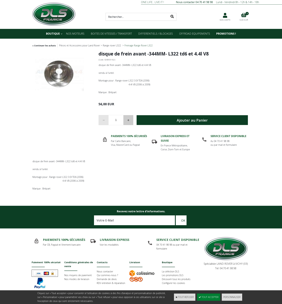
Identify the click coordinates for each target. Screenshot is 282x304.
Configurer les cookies (173, 283)
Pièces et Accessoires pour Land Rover (79, 45)
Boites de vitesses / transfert (111, 33)
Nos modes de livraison (76, 279)
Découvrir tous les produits (176, 279)
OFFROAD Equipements (194, 33)
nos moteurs (75, 33)
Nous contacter (105, 271)
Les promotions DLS (172, 275)
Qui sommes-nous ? (107, 275)
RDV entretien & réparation (111, 283)
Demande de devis (107, 279)
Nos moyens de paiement (78, 275)
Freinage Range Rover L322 (139, 45)
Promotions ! (226, 33)
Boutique (53, 33)
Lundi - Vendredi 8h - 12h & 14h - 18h (217, 2)
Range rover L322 (112, 45)
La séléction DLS (170, 271)
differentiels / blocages (155, 33)
